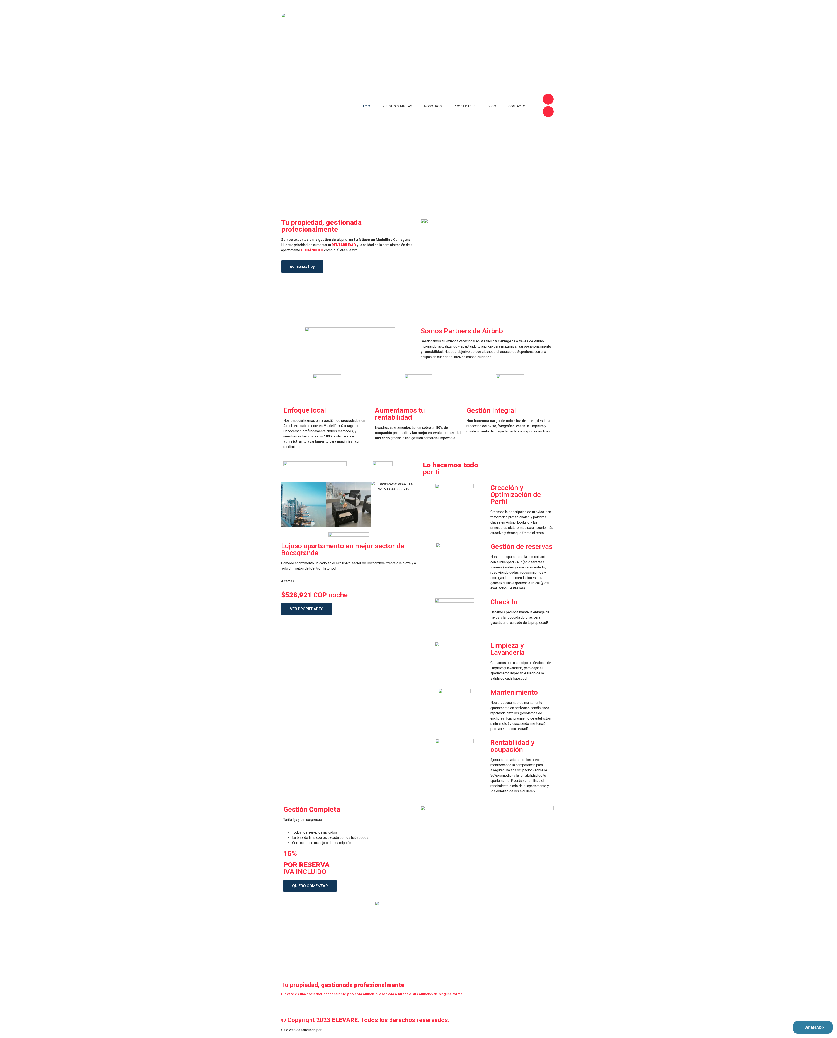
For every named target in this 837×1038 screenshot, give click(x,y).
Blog (492, 106)
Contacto (516, 106)
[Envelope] (310, 1005)
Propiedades (464, 106)
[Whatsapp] (321, 1005)
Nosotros (433, 106)
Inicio (365, 106)
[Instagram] (548, 99)
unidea (327, 1030)
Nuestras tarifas (397, 106)
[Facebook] (548, 111)
